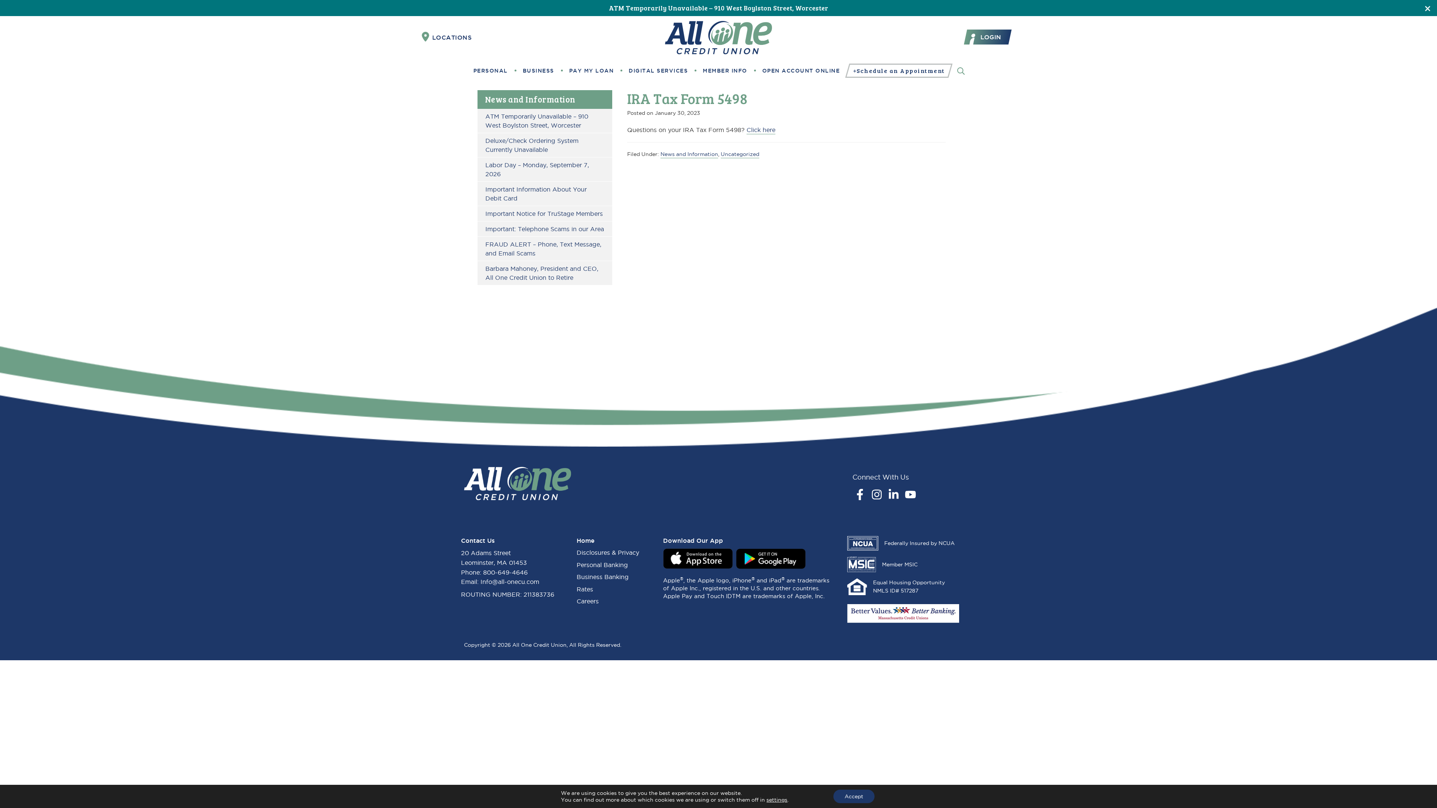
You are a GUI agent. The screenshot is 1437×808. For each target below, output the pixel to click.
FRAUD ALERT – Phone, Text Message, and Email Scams (543, 249)
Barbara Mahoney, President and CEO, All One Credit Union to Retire (541, 273)
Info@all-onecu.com (509, 581)
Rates (585, 589)
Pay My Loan (591, 71)
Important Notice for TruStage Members (544, 213)
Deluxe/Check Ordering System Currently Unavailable (532, 145)
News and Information (530, 99)
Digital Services (658, 71)
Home (586, 540)
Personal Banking (602, 564)
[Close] (1428, 8)
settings (776, 800)
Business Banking (603, 576)
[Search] (961, 70)
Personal (490, 71)
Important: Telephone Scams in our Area (544, 229)
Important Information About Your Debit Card (536, 194)
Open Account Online (801, 71)
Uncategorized (740, 154)
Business (538, 71)
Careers (588, 601)
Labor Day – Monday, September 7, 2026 (537, 169)
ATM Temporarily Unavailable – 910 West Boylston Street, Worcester (718, 7)
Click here (761, 129)
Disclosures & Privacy (608, 552)
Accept (854, 796)
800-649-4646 (505, 572)
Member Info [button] (725, 71)
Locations (452, 37)
